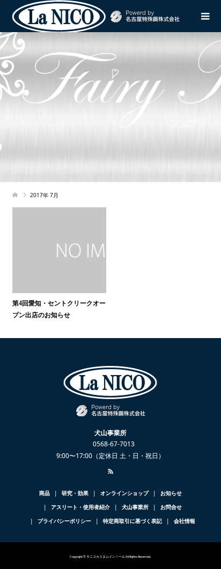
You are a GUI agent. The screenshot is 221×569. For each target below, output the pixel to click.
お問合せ (171, 507)
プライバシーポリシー (64, 521)
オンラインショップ (124, 493)
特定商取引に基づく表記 (132, 521)
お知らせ (171, 493)
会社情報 (184, 521)
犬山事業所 (135, 507)
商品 (44, 493)
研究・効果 (75, 493)
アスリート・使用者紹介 (80, 507)
